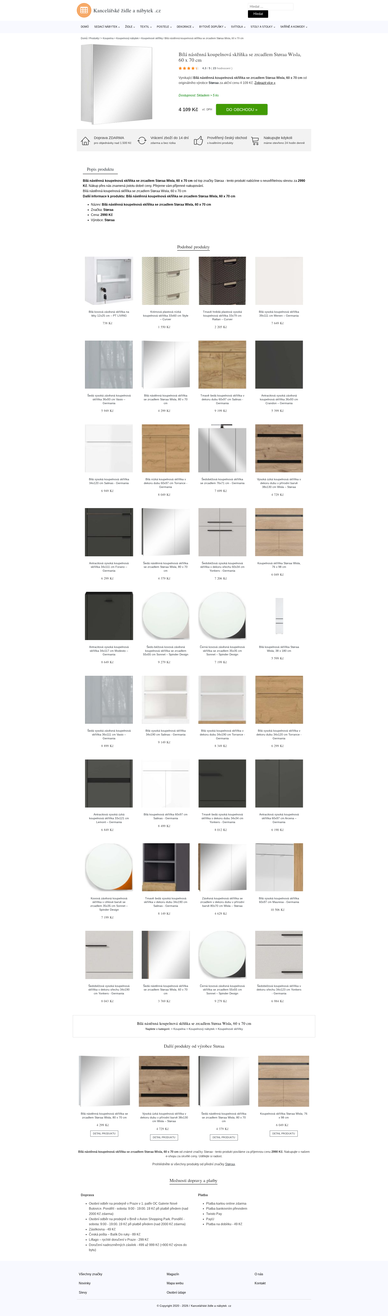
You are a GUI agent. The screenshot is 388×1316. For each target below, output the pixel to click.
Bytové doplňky (211, 26)
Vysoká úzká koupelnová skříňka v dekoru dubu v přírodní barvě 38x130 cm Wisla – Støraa (279, 483)
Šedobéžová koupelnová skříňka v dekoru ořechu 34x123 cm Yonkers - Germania (279, 989)
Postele (163, 26)
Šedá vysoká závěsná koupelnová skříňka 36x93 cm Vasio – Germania (109, 399)
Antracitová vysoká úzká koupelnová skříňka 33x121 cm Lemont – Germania (109, 818)
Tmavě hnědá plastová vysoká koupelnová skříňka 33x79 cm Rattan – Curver (222, 315)
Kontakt (260, 1283)
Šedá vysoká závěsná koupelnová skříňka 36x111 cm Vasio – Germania (109, 734)
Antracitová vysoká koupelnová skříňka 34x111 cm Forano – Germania (109, 567)
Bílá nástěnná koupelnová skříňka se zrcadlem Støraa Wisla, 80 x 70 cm (166, 399)
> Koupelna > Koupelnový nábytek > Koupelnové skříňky (132, 38)
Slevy (83, 1292)
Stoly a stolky (262, 26)
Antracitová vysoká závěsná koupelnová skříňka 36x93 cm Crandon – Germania (279, 399)
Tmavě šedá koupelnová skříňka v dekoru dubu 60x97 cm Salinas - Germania (222, 399)
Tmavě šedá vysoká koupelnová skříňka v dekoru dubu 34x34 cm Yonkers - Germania (222, 818)
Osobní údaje (176, 1292)
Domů (85, 26)
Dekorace (184, 26)
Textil (144, 26)
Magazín (173, 1274)
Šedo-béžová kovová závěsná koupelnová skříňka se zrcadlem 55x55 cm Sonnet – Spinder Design (165, 650)
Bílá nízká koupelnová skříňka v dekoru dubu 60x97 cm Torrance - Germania (165, 483)
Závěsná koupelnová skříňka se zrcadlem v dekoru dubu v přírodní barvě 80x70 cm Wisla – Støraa (222, 902)
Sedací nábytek (105, 26)
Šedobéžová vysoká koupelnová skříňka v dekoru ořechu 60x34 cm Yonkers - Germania (222, 567)
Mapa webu (175, 1283)
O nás (259, 1274)
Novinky (85, 1283)
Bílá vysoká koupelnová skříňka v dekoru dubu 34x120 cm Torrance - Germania (279, 734)
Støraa (214, 83)
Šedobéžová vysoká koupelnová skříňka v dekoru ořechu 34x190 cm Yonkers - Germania (109, 989)
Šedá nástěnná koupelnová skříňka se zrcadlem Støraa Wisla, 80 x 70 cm (165, 567)
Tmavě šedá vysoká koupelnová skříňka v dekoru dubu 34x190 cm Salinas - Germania (165, 902)
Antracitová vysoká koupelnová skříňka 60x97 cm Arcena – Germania (279, 818)
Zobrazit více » (264, 83)
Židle (129, 26)
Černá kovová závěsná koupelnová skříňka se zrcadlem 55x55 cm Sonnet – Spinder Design (222, 989)
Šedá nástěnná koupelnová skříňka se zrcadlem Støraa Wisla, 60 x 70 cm (165, 989)
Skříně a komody (292, 26)
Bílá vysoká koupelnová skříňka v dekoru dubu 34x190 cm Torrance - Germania (222, 734)
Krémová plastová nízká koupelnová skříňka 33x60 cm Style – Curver (165, 315)
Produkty (94, 38)
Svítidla (237, 26)
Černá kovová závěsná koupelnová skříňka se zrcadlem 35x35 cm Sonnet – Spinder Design (222, 650)
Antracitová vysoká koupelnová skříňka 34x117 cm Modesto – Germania (109, 650)
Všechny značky (90, 1274)
